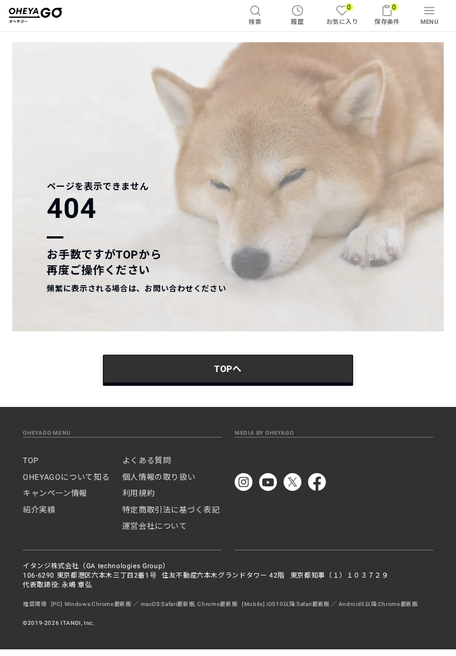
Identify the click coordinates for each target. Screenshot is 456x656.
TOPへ (228, 369)
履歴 (297, 22)
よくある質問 (146, 460)
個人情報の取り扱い (159, 477)
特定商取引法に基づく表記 (171, 509)
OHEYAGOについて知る (66, 477)
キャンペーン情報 (55, 493)
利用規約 (138, 493)
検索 (255, 22)
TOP (31, 460)
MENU (429, 22)
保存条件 (387, 14)
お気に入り (342, 14)
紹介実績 (39, 509)
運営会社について (154, 525)
